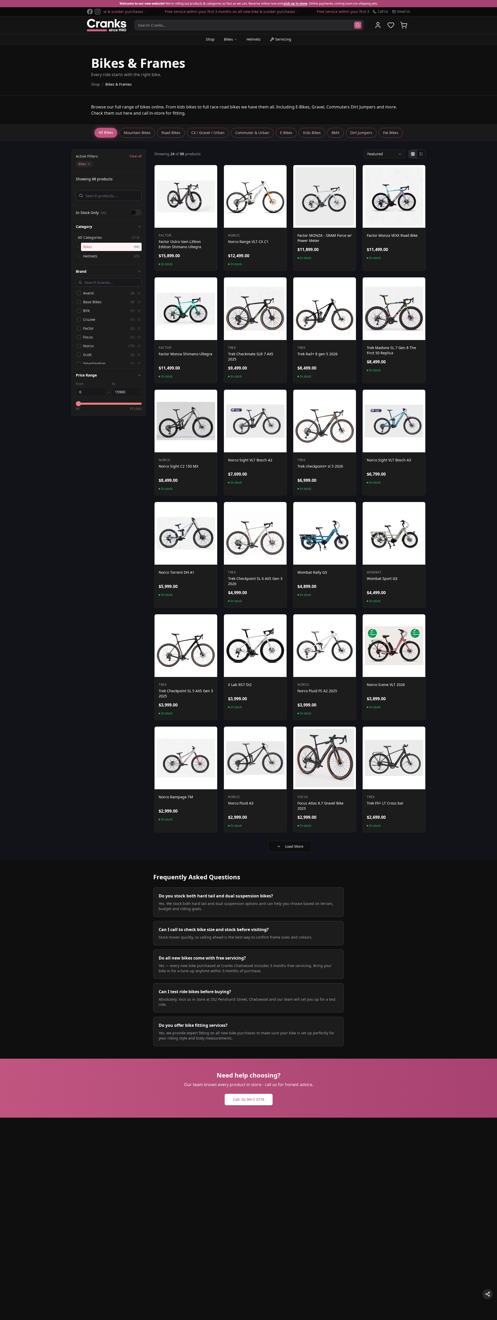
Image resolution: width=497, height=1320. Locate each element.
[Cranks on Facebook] (90, 11)
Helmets (253, 39)
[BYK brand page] (139, 310)
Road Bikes (171, 132)
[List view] (421, 154)
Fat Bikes (390, 132)
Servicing (283, 39)
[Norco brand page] (139, 346)
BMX (335, 132)
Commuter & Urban (252, 132)
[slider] (78, 403)
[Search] (357, 25)
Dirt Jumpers (361, 132)
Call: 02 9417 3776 (248, 1099)
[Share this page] (488, 1294)
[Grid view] (413, 154)
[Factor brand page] (139, 328)
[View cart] (404, 25)
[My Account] (378, 25)
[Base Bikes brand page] (139, 302)
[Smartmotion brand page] (139, 363)
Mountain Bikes (137, 132)
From (79, 384)
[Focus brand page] (139, 337)
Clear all (136, 156)
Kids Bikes (312, 132)
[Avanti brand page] (139, 293)
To (113, 384)
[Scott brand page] (139, 354)
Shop (210, 39)
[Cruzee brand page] (139, 319)
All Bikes (106, 132)
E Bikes (286, 132)
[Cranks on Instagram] (97, 11)
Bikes (228, 39)
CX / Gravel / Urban (207, 132)
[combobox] (384, 154)
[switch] (136, 212)
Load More (294, 846)
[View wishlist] (391, 25)
